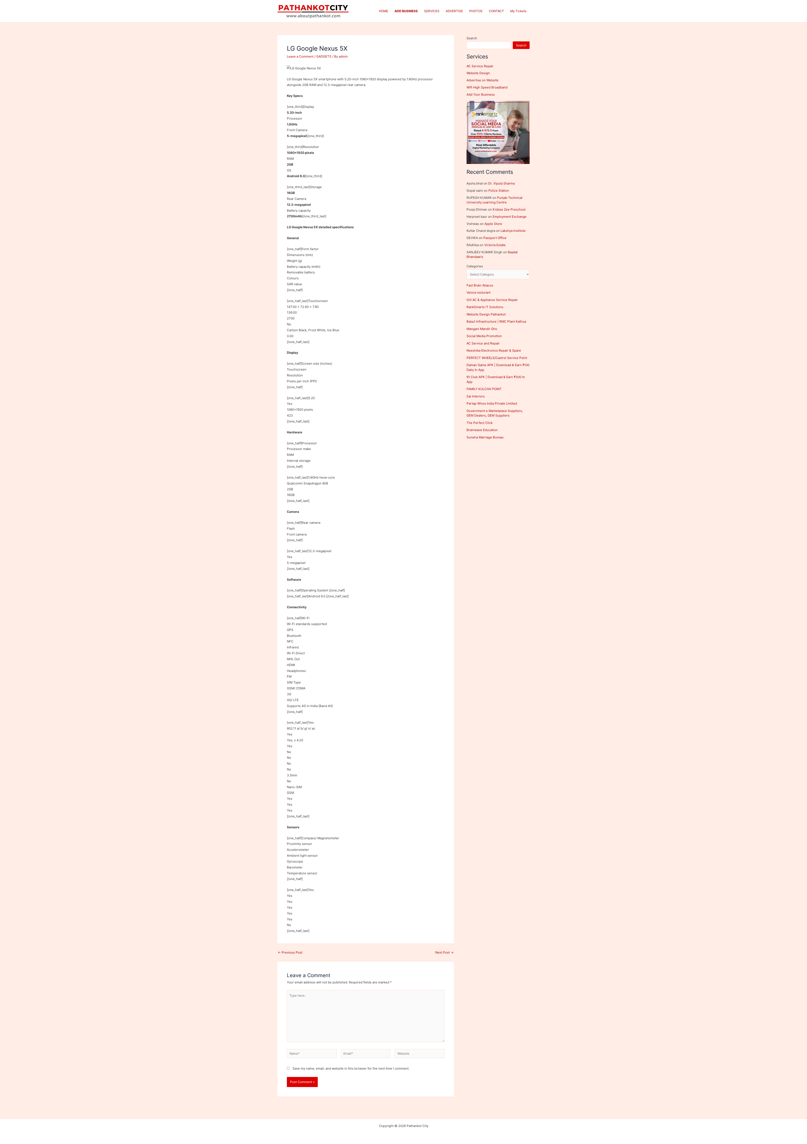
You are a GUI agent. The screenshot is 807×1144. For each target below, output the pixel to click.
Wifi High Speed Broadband (487, 87)
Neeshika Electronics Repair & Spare (494, 350)
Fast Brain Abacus (480, 285)
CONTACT (496, 11)
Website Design (478, 73)
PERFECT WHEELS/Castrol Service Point (497, 358)
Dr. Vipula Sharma (501, 183)
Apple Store (493, 224)
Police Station (498, 191)
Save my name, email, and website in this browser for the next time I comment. (351, 1068)
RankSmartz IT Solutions (485, 307)
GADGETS (323, 56)
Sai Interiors (476, 396)
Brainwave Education (482, 430)
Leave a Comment (300, 56)
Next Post (444, 952)
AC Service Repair (480, 66)
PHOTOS (476, 11)
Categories (475, 266)
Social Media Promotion (484, 336)
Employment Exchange (509, 217)
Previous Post (290, 952)
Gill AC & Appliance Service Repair (492, 300)
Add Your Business (481, 94)
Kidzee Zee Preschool (509, 209)
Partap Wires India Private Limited (492, 403)
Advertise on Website (482, 80)
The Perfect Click (480, 423)
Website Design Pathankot (486, 314)
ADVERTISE (454, 11)
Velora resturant (479, 292)
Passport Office (494, 238)
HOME (383, 11)
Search (472, 38)
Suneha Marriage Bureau (485, 437)
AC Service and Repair (483, 343)
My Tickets (518, 11)
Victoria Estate (495, 245)
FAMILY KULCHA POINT (484, 389)
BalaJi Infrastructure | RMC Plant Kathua (496, 321)
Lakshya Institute (513, 231)
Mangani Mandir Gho (482, 329)
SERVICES (431, 11)
